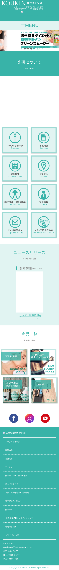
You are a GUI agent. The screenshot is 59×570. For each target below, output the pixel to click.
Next (55, 40)
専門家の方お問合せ (13, 501)
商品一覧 (9, 510)
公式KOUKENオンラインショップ (19, 518)
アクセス (9, 467)
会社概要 (9, 459)
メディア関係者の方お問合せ (17, 493)
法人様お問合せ (11, 484)
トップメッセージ (12, 442)
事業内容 (9, 450)
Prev (4, 40)
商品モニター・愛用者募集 (16, 476)
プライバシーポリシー (14, 535)
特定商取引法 (10, 527)
